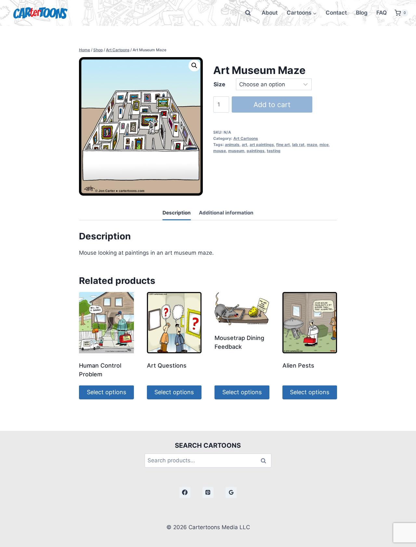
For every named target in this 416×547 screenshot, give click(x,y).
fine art (283, 144)
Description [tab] (176, 213)
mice (324, 144)
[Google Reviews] (231, 492)
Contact (336, 12)
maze (312, 144)
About (270, 12)
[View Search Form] (248, 13)
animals (232, 144)
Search (265, 460)
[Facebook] (184, 492)
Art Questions (167, 365)
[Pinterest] (208, 492)
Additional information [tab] (226, 213)
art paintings (262, 144)
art (244, 144)
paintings (256, 150)
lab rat (298, 144)
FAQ (381, 12)
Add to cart (272, 104)
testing (273, 150)
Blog (362, 12)
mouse (219, 150)
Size (219, 84)
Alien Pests (298, 365)
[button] (194, 65)
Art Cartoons (245, 138)
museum (236, 150)
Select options (106, 392)
